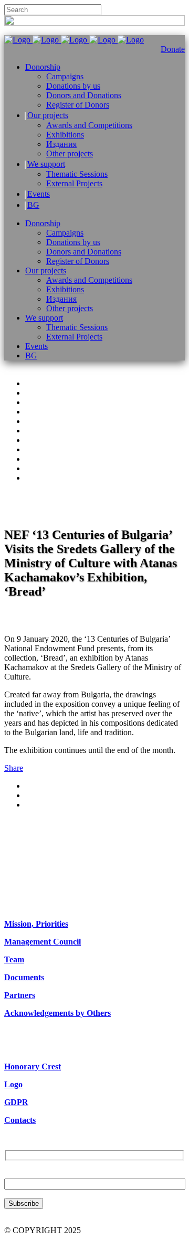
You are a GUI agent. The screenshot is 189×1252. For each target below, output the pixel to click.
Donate (173, 49)
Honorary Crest (32, 1066)
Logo (13, 1084)
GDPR (16, 1102)
